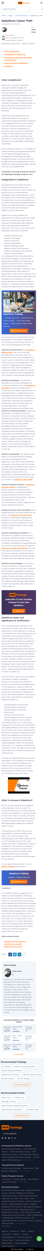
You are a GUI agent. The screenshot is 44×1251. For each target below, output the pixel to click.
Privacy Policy (7, 1240)
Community (6, 1234)
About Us (5, 1231)
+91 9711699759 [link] (9, 1134)
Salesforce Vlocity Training (32, 1074)
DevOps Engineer (19, 1179)
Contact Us (14, 1231)
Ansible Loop (19, 1097)
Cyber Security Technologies (11, 1109)
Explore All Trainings (22, 1084)
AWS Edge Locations (8, 1101)
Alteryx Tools (6, 1097)
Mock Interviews (8, 1246)
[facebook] (10, 954)
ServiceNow (6, 1179)
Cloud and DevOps (9, 1182)
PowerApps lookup (32, 1109)
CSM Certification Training (28, 1154)
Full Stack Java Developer (11, 1168)
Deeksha (8, 38)
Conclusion (8, 66)
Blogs (11, 16)
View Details (18, 1054)
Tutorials (25, 1234)
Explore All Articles (22, 1115)
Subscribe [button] (19, 611)
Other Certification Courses (30, 1212)
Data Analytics (33, 1179)
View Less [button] (6, 1226)
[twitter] (15, 954)
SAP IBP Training (7, 1078)
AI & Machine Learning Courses (13, 1190)
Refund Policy (7, 1243)
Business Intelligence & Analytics (21, 1193)
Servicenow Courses (26, 1221)
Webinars (16, 1234)
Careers (30, 1231)
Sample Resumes (8, 1237)
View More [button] (28, 1160)
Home (4, 16)
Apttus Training (8, 867)
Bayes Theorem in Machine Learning (14, 1105)
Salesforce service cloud (21, 515)
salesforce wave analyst (13, 944)
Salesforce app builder (23, 479)
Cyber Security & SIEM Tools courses (15, 1199)
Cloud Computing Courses (28, 1196)
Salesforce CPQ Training (10, 1074)
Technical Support (21, 1243)
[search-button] (41, 3)
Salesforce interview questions (15, 941)
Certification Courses (9, 1196)
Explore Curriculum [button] (19, 331)
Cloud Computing (21, 16)
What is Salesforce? (12, 51)
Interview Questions (24, 1237)
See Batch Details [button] (18, 882)
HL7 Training (5, 1066)
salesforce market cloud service (15, 548)
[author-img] (16, 29)
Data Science (28, 1168)
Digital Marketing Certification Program (16, 1157)
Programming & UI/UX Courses (13, 1215)
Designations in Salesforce (14, 54)
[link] (24, 954)
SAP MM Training (23, 1078)
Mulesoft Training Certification (25, 1066)
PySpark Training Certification (12, 1070)
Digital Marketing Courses (18, 1204)
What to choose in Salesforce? (16, 63)
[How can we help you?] (39, 1238)
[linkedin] (19, 954)
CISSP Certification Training (20, 1152)
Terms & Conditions (22, 1240)
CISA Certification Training (11, 1149)
